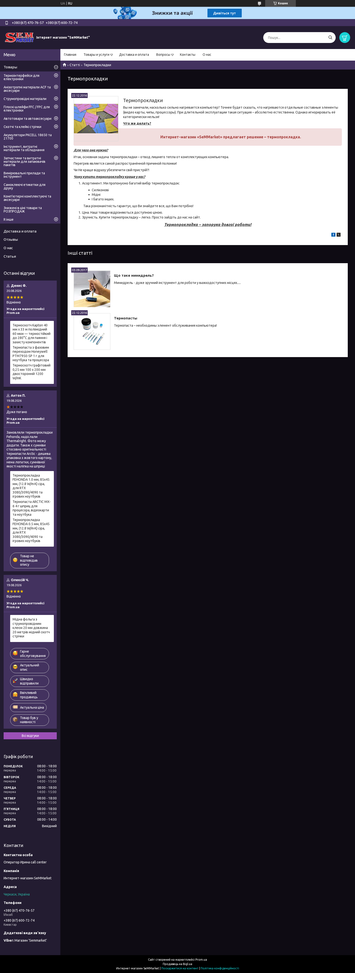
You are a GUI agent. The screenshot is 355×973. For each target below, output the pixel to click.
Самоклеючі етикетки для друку (24, 186)
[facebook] (333, 235)
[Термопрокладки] (96, 118)
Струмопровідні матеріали (25, 99)
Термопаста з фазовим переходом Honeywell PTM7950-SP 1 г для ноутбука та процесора (31, 353)
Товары (10, 67)
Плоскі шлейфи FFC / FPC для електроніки (27, 108)
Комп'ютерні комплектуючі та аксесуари (27, 198)
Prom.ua (201, 959)
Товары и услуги (96, 54)
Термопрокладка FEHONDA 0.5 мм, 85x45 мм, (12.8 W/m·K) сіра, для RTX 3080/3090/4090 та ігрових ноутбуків (31, 530)
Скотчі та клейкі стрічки (22, 127)
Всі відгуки (30, 736)
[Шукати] (330, 37)
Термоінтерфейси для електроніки (21, 77)
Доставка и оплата (134, 54)
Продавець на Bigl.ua (177, 964)
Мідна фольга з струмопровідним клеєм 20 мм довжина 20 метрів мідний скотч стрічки (31, 627)
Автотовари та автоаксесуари (27, 118)
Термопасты (125, 318)
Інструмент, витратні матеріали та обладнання (24, 148)
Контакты (187, 54)
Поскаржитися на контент (180, 968)
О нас (207, 54)
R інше (9, 219)
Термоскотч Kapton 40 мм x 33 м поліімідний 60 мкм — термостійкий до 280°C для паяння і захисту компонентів (31, 333)
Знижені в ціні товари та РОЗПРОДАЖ (23, 209)
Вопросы (163, 54)
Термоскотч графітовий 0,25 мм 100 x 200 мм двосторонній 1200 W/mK (31, 371)
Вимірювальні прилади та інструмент (24, 174)
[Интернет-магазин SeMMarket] (19, 37)
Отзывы (11, 239)
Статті (75, 65)
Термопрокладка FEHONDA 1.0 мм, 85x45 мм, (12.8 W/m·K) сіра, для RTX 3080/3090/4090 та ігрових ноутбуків (31, 486)
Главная (70, 54)
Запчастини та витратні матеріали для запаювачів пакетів (24, 161)
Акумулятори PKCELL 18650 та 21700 (28, 136)
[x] (339, 235)
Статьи (10, 256)
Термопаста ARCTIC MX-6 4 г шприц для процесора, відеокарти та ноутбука (32, 508)
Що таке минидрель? (134, 275)
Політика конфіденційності (220, 968)
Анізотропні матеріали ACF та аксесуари (27, 88)
